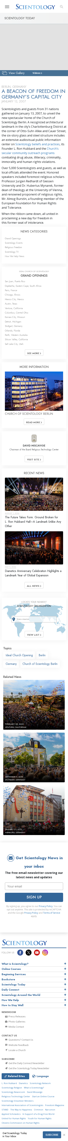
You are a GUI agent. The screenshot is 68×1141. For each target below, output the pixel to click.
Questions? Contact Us (20, 1039)
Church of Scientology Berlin (39, 664)
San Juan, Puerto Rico (15, 281)
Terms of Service (51, 912)
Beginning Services (14, 974)
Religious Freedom (13, 247)
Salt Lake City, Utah (14, 344)
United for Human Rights (14, 1118)
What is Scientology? (15, 964)
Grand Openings (13, 238)
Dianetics (23, 1083)
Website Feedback (18, 1045)
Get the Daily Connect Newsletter (26, 1063)
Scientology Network (40, 1083)
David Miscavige (34, 1092)
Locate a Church (17, 1050)
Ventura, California (14, 308)
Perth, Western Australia (16, 335)
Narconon (50, 1109)
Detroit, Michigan (13, 321)
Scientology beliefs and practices (37, 144)
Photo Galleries (16, 1021)
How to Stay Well (12, 1005)
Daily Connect (10, 990)
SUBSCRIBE (52, 1135)
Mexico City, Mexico (14, 299)
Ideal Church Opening (19, 655)
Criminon (38, 1109)
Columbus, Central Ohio (16, 312)
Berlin (42, 655)
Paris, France (11, 290)
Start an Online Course (43, 1096)
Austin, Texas (11, 303)
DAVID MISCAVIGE (34, 445)
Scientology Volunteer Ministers (17, 1100)
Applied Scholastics (11, 1114)
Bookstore (8, 979)
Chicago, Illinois (12, 294)
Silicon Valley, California (16, 339)
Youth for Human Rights (39, 1118)
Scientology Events (13, 243)
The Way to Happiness (21, 1109)
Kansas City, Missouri (15, 317)
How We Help (10, 1000)
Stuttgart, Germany (13, 326)
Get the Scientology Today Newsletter (28, 1068)
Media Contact (16, 1026)
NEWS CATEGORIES (34, 231)
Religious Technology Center (16, 1096)
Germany (11, 664)
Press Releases (17, 1016)
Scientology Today (13, 984)
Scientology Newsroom (13, 1092)
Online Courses (11, 969)
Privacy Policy (46, 906)
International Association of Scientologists (22, 1105)
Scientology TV (12, 252)
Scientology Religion (12, 1087)
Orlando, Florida (12, 330)
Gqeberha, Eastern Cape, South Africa (23, 286)
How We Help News (14, 256)
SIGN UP (34, 897)
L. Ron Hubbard (9, 1083)
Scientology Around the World (21, 995)
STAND (5, 1109)
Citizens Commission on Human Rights (20, 1122)
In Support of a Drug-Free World (38, 1114)
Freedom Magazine (54, 1105)
